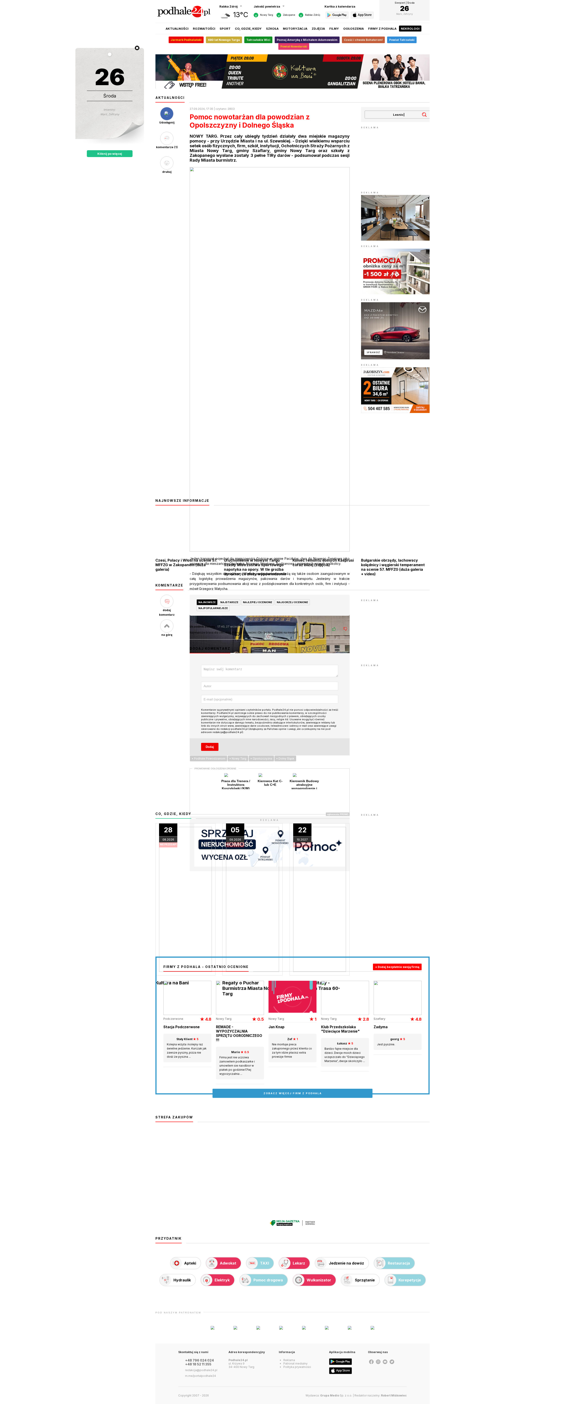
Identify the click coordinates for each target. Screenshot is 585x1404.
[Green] (395, 293)
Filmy (334, 28)
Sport (225, 28)
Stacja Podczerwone (181, 1027)
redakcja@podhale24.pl (201, 1370)
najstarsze (229, 602)
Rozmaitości (204, 28)
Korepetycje (410, 1280)
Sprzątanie (365, 1280)
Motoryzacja (295, 28)
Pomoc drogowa (268, 1280)
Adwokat (228, 1263)
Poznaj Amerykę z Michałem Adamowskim (307, 40)
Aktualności (177, 28)
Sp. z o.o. (336, 1395)
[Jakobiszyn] (395, 412)
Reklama (289, 1360)
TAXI (264, 1263)
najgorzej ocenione (292, 602)
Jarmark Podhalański (186, 40)
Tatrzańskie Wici (258, 40)
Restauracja (399, 1263)
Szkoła (272, 28)
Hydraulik (182, 1280)
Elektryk (222, 1280)
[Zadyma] (398, 1014)
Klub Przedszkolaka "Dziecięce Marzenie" (340, 1029)
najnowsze (207, 602)
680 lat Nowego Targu (224, 40)
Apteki (190, 1263)
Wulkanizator (319, 1280)
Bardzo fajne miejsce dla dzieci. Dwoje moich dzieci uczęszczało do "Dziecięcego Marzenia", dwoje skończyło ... (344, 1052)
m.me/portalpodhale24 (200, 1376)
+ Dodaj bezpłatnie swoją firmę (397, 967)
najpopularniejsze (213, 608)
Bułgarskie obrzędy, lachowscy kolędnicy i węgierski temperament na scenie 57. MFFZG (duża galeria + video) (393, 567)
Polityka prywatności (297, 1367)
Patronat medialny (295, 1363)
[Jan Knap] (292, 1011)
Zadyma (381, 1027)
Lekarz (299, 1263)
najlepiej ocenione (257, 602)
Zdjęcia (318, 28)
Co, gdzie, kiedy (248, 28)
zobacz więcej (292, 1093)
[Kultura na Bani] (292, 87)
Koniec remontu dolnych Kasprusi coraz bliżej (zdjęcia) (323, 562)
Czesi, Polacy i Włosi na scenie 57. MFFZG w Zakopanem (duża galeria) (186, 565)
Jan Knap (277, 1027)
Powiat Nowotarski (293, 46)
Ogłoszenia (353, 28)
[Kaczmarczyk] (395, 239)
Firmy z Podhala (382, 28)
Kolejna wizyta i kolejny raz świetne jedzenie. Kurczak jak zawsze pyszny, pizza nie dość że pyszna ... (187, 1047)
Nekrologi (410, 28)
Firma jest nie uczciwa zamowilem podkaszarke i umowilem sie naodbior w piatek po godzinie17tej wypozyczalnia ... (237, 1062)
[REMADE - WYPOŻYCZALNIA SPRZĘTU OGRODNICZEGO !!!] (240, 1014)
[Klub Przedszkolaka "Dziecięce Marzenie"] (345, 1014)
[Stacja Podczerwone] (187, 1014)
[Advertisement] (395, 158)
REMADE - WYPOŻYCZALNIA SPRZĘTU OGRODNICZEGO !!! (239, 1033)
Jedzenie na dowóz (346, 1263)
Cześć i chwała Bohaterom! (363, 40)
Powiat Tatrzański (402, 40)
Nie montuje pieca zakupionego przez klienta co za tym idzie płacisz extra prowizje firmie (292, 1047)
